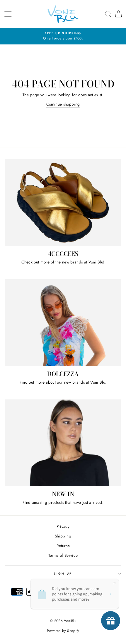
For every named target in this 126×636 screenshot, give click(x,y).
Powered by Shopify (63, 630)
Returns (63, 546)
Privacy (63, 526)
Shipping (63, 536)
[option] (63, 36)
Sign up (63, 573)
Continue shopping (63, 104)
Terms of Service (63, 555)
